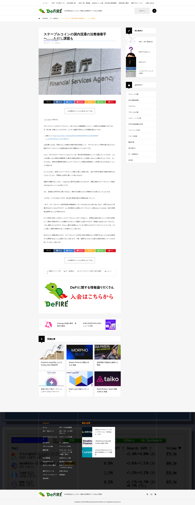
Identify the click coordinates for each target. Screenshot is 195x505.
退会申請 (45, 478)
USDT (95, 271)
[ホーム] (39, 18)
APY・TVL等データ (58, 3)
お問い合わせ (150, 3)
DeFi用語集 (46, 458)
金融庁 (99, 271)
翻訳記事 (131, 142)
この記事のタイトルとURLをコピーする (80, 111)
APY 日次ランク (48, 431)
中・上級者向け (56, 43)
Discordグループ (48, 461)
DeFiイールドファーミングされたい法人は (66, 466)
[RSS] (155, 494)
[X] (147, 494)
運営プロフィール (136, 3)
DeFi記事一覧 (71, 3)
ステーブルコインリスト (50, 438)
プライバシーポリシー (50, 475)
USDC (91, 271)
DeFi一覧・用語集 (84, 3)
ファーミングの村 (134, 130)
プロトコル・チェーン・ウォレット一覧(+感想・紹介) (65, 452)
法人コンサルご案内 (49, 465)
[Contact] (151, 494)
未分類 (130, 160)
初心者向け (132, 148)
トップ (45, 3)
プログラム (132, 106)
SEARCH (154, 11)
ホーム (45, 427)
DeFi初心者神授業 (110, 3)
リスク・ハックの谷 (134, 118)
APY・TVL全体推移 (65, 427)
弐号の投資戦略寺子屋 (135, 124)
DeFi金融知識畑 (133, 100)
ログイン (142, 11)
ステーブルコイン (84, 271)
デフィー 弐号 (57, 271)
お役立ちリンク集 (97, 3)
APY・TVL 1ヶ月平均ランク (66, 432)
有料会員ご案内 (124, 3)
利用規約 (62, 475)
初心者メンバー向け (65, 461)
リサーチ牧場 (132, 136)
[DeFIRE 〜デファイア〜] (50, 10)
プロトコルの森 (133, 112)
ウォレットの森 (133, 94)
